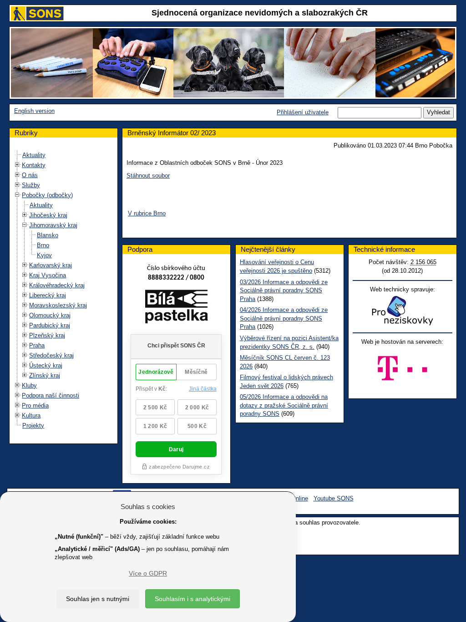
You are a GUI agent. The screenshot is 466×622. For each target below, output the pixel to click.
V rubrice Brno (147, 213)
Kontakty (34, 165)
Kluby (29, 385)
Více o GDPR (148, 573)
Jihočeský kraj (48, 215)
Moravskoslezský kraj (58, 305)
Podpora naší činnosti (50, 395)
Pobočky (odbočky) (47, 195)
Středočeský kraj (51, 355)
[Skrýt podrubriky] (17, 194)
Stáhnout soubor (148, 175)
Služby (31, 185)
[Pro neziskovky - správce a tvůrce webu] (402, 310)
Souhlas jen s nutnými (97, 598)
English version (34, 110)
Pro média (35, 405)
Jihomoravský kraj (53, 225)
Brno (43, 245)
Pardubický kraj (49, 325)
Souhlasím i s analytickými (192, 598)
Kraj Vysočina (47, 275)
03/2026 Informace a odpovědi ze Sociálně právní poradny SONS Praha (284, 290)
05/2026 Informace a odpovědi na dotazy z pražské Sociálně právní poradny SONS (284, 405)
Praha (37, 345)
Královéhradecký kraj (57, 285)
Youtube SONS (334, 498)
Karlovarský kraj (50, 265)
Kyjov (44, 255)
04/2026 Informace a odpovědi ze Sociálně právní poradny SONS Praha (284, 318)
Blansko (47, 235)
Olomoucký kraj (50, 315)
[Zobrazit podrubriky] (17, 164)
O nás (30, 175)
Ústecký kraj (45, 365)
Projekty (33, 425)
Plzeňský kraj (47, 335)
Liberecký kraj (47, 295)
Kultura (31, 415)
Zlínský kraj (44, 375)
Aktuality (34, 155)
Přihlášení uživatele (303, 112)
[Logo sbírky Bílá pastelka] (176, 308)
